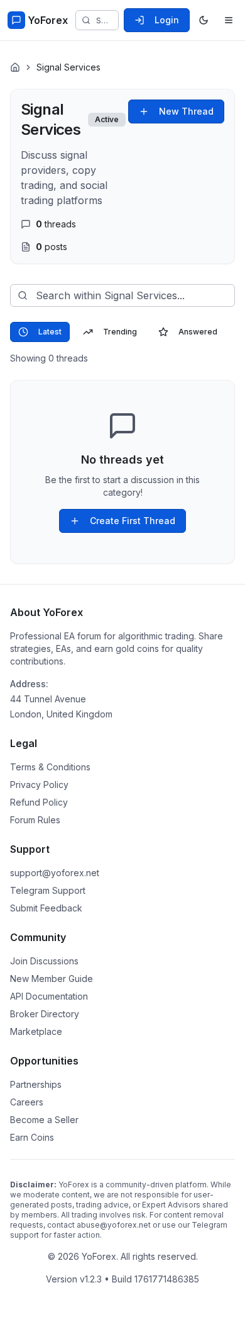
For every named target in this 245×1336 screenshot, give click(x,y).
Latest (50, 331)
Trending (120, 331)
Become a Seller (44, 1119)
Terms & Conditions (50, 767)
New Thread (186, 111)
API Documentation (49, 996)
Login (167, 19)
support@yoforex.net (54, 872)
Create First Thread (132, 520)
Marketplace (36, 1031)
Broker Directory (44, 1013)
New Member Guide (51, 978)
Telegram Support (47, 890)
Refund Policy (39, 802)
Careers (26, 1102)
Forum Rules (35, 819)
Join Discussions (44, 961)
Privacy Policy (39, 784)
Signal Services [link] (68, 67)
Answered (197, 331)
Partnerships (36, 1084)
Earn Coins (32, 1137)
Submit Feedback (46, 908)
